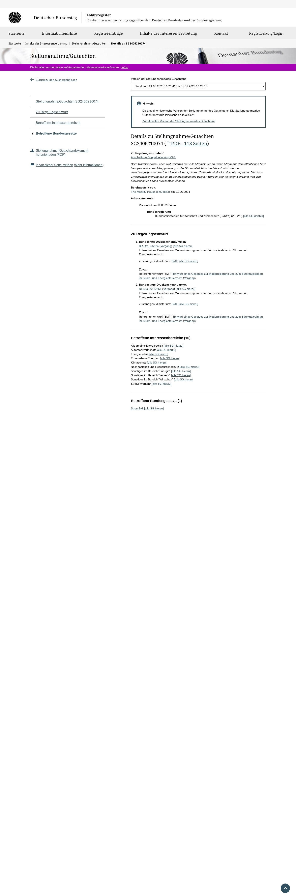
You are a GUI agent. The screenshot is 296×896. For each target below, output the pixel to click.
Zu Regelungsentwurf (52, 112)
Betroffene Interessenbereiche (58, 122)
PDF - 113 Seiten (189, 143)
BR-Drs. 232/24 (149, 246)
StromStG (137, 408)
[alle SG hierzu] (183, 246)
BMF (175, 261)
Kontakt (221, 33)
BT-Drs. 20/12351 (150, 288)
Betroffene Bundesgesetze (56, 133)
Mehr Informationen (88, 165)
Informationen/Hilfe (59, 33)
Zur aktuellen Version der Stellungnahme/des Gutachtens (178, 121)
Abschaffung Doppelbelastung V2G (153, 157)
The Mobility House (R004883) (150, 191)
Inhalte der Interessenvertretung (168, 33)
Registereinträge (108, 33)
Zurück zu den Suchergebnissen (56, 79)
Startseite (16, 33)
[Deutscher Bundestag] (45, 17)
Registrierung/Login (266, 33)
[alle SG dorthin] (253, 216)
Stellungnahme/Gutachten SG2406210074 (67, 101)
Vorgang (165, 246)
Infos (124, 67)
